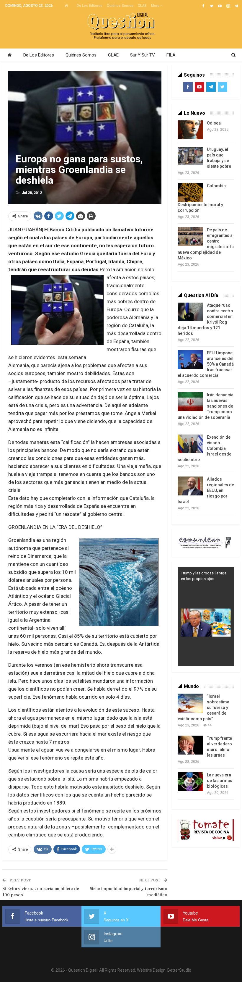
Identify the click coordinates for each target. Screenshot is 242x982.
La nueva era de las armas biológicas (219, 781)
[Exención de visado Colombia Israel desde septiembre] (190, 444)
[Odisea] (190, 129)
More (155, 6)
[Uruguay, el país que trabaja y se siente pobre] (190, 156)
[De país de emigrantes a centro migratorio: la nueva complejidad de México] (190, 236)
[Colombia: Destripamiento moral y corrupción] (190, 192)
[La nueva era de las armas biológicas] (190, 781)
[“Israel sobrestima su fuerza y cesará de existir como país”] (190, 703)
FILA (170, 55)
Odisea (214, 123)
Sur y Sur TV (142, 55)
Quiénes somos (120, 6)
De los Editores (89, 6)
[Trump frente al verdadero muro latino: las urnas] (190, 745)
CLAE (142, 6)
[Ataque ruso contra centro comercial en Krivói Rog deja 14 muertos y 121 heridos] (190, 312)
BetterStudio (179, 970)
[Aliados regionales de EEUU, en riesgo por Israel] (190, 486)
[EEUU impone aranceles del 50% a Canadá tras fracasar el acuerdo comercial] (190, 359)
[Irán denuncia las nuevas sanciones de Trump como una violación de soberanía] (190, 401)
